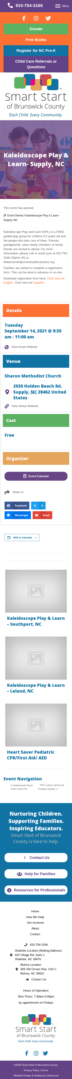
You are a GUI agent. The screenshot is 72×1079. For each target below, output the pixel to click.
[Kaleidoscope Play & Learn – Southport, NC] (36, 599)
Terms (44, 1070)
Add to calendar (22, 537)
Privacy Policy (31, 1070)
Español (38, 282)
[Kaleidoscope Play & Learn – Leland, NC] (36, 666)
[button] (24, 18)
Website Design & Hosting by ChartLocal (36, 1075)
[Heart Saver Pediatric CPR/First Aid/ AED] (36, 733)
